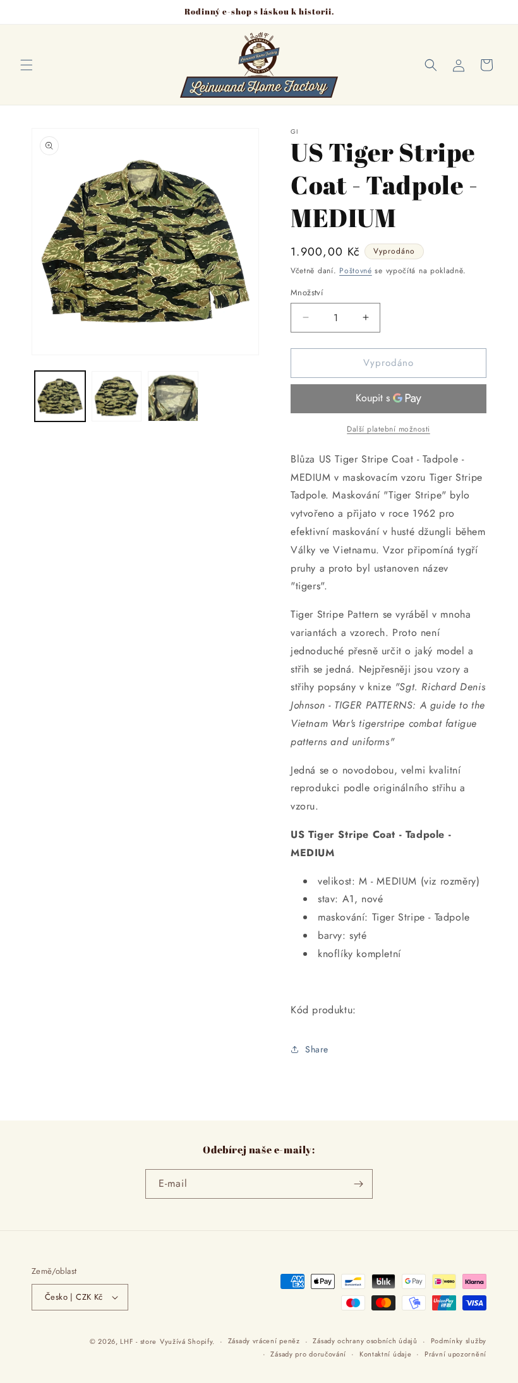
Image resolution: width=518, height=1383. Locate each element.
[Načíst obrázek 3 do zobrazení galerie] (173, 396)
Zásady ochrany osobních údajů (365, 1341)
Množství (307, 292)
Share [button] (316, 1049)
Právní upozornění (455, 1354)
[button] (26, 65)
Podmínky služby (459, 1341)
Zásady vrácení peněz (264, 1341)
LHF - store (138, 1341)
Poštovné (355, 270)
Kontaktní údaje (385, 1354)
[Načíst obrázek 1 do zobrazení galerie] (60, 396)
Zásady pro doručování (308, 1354)
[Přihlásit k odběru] (358, 1184)
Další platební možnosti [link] (388, 429)
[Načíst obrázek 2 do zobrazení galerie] (117, 396)
